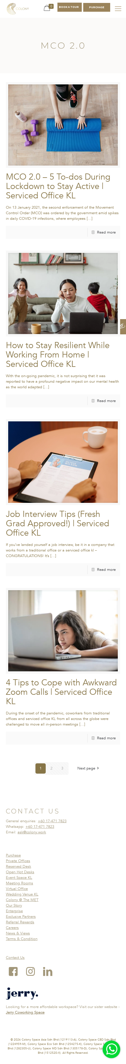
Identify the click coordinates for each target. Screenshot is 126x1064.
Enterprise (14, 911)
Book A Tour (69, 7)
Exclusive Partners (21, 916)
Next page (86, 768)
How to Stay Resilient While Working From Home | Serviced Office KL (58, 355)
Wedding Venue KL (22, 894)
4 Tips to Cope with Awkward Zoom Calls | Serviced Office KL (61, 692)
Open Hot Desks (20, 872)
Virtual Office (17, 888)
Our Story (14, 905)
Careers (12, 927)
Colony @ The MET (22, 900)
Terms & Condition (22, 939)
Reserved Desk (18, 866)
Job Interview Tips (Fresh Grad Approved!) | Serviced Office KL (57, 523)
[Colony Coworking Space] (17, 8)
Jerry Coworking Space (25, 1012)
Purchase (13, 855)
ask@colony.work (32, 832)
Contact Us (15, 957)
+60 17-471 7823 (52, 821)
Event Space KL (19, 877)
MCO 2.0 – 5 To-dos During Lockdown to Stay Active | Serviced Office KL (58, 186)
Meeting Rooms (19, 883)
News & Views (18, 933)
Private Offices (18, 861)
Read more (106, 232)
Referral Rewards (20, 922)
